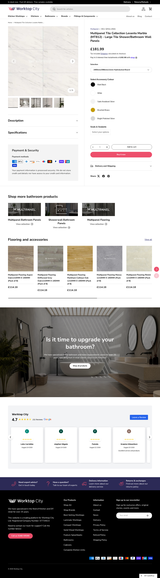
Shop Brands (69, 510)
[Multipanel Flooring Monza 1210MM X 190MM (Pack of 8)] (109, 258)
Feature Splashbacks (73, 535)
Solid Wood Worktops (74, 530)
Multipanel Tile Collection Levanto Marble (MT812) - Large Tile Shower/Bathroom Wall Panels (29, 22)
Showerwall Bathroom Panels (61, 221)
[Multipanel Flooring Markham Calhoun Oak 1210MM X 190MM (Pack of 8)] (80, 258)
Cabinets (68, 545)
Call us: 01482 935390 (20, 536)
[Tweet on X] (98, 176)
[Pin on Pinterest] (108, 176)
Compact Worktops (72, 525)
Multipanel (94, 29)
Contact (148, 16)
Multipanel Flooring (98, 220)
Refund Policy (99, 535)
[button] (150, 9)
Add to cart (131, 147)
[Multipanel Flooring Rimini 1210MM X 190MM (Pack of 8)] (139, 258)
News (95, 515)
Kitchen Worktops (16, 16)
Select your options (100, 132)
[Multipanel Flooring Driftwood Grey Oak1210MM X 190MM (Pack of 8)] (50, 258)
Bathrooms (50, 16)
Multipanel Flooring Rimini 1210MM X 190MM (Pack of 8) (138, 277)
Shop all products (80, 366)
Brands (64, 16)
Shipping (104, 53)
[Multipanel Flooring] (98, 209)
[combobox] (90, 9)
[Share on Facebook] (103, 176)
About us (130, 16)
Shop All (68, 505)
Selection (94, 64)
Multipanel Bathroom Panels (24, 220)
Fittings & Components (84, 16)
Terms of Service (100, 530)
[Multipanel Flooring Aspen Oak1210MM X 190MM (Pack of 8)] (21, 258)
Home (10, 22)
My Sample (149, 576)
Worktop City (18, 569)
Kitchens (35, 16)
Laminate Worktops (73, 520)
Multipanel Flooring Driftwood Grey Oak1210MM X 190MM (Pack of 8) (49, 279)
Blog (140, 16)
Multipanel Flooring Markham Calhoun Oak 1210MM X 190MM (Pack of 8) (79, 279)
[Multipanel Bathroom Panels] (24, 209)
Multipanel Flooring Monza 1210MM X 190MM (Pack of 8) (109, 277)
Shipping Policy (100, 540)
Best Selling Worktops (74, 515)
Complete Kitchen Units (74, 550)
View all (148, 239)
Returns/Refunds (141, 2)
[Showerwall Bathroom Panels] (61, 209)
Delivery (127, 2)
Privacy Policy (99, 525)
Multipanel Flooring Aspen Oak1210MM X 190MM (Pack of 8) (20, 277)
